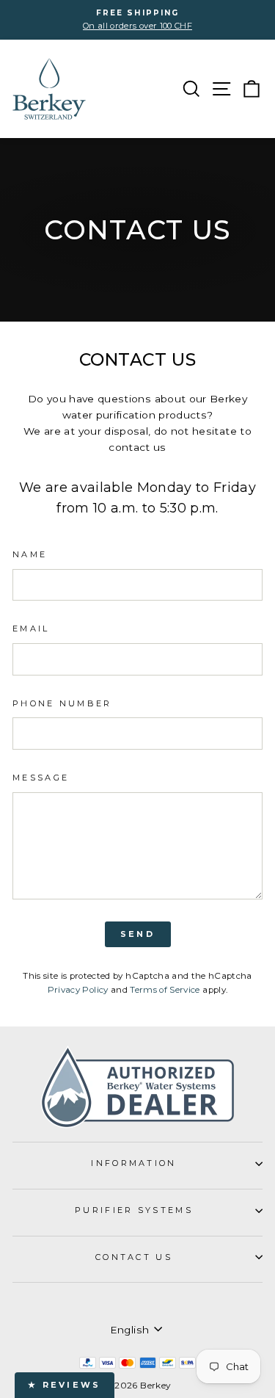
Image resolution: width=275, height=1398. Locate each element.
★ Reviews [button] (64, 1385)
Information (133, 1163)
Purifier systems (134, 1210)
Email (31, 628)
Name (29, 554)
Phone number (62, 703)
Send (137, 934)
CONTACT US (133, 1257)
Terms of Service (165, 990)
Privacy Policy (78, 990)
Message (40, 777)
